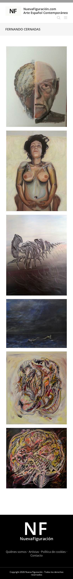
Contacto (36, 555)
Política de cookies (53, 552)
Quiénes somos (16, 552)
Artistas (34, 552)
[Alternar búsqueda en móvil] (58, 17)
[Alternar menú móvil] (66, 17)
